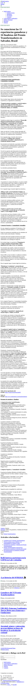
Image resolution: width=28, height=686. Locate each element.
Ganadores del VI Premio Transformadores (14, 540)
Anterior (3, 528)
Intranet (2, 4)
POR (2, 3)
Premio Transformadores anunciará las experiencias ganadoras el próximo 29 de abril (15, 548)
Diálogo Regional (8, 19)
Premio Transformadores (10, 534)
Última (13, 648)
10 (6, 648)
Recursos (6, 21)
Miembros (9, 14)
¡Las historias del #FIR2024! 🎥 (13, 577)
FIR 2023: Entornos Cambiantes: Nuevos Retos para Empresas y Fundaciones (14, 610)
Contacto (9, 17)
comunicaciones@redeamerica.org (11, 680)
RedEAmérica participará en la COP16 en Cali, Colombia (13, 559)
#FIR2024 (16, 588)
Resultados (9, 15)
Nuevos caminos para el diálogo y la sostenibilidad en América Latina (13, 542)
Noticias (6, 22)
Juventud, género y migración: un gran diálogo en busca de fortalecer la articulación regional (13, 629)
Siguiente (3, 529)
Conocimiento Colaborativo (10, 18)
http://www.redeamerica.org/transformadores (16, 396)
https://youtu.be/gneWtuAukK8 (13, 392)
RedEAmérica (7, 11)
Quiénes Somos (11, 12)
